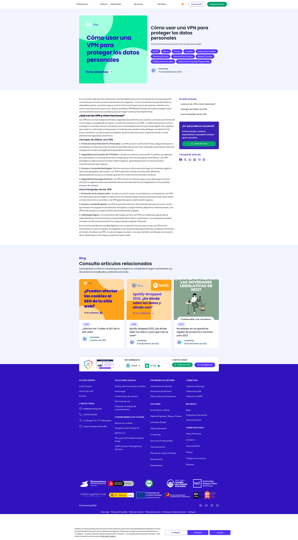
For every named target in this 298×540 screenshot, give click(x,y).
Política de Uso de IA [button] (153, 512)
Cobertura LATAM (194, 396)
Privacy (177, 51)
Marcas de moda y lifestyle (163, 453)
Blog (188, 410)
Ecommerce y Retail (160, 410)
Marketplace (156, 465)
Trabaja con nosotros (196, 458)
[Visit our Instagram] (204, 160)
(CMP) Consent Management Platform (128, 448)
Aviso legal (120, 391)
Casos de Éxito (193, 446)
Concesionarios (157, 447)
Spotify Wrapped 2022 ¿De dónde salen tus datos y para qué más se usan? (148, 332)
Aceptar (220, 532)
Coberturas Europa (195, 386)
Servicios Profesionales (161, 440)
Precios (82, 396)
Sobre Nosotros (193, 433)
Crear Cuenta (85, 386)
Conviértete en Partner (161, 386)
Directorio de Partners (161, 391)
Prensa (189, 452)
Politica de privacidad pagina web (194, 61)
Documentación (193, 420)
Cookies (189, 51)
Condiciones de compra (126, 396)
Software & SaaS (158, 422)
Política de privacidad (163, 61)
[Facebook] (217, 505)
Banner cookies (205, 56)
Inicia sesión (197, 4)
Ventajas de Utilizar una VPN (194, 109)
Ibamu (166, 51)
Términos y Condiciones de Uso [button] (174, 512)
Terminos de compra (183, 56)
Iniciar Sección (86, 391)
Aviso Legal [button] (105, 512)
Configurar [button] (192, 512)
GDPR (86, 324)
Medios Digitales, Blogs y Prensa (165, 416)
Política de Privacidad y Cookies (130, 386)
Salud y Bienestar (158, 428)
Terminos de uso (160, 56)
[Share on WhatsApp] (190, 160)
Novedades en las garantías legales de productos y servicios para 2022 (195, 332)
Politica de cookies (207, 51)
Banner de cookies (124, 423)
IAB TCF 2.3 (120, 433)
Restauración (156, 459)
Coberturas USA (193, 391)
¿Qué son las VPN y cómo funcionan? (198, 104)
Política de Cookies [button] (136, 512)
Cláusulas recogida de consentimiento (125, 408)
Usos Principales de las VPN (193, 114)
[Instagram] (211, 505)
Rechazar (197, 532)
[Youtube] (206, 505)
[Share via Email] (199, 160)
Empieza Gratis (217, 4)
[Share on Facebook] (180, 160)
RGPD (155, 51)
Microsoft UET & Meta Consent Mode (129, 439)
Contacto (190, 440)
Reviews (190, 464)
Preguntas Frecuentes (196, 415)
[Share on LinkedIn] (194, 160)
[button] (205, 365)
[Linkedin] (200, 505)
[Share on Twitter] (185, 160)
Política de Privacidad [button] (119, 512)
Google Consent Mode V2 (127, 428)
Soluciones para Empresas (163, 396)
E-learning (155, 434)
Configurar (175, 532)
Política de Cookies (108, 536)
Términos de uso (122, 401)
